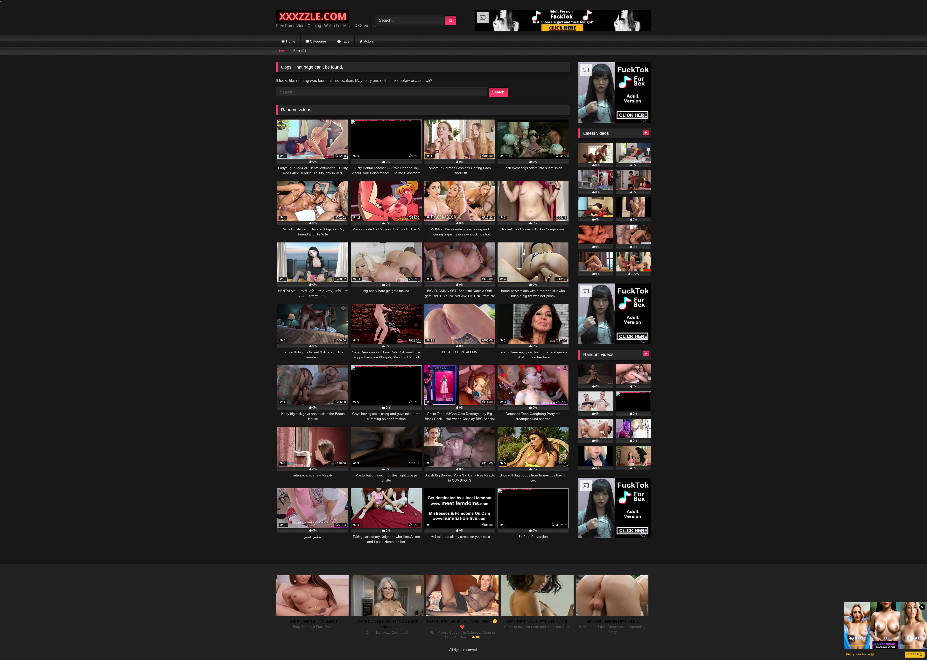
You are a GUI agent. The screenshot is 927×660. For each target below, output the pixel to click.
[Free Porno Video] (312, 16)
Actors (369, 41)
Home (290, 41)
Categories (318, 41)
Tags (345, 41)
